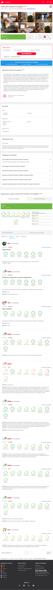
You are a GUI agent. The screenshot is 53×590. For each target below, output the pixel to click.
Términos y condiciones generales (25, 568)
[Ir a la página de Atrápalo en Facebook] (24, 585)
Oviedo (30, 558)
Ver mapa (23, 8)
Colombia (4, 568)
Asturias (25, 558)
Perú (3, 570)
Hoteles (11, 558)
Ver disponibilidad (26, 53)
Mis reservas (37, 565)
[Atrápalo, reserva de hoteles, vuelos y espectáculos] (2, 2)
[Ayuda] (48, 2)
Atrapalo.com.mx (4, 558)
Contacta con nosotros (40, 568)
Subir (48, 552)
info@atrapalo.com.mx (42, 575)
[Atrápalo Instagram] (29, 585)
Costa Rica (4, 573)
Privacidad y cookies (22, 570)
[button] (50, 6)
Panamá (4, 572)
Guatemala (4, 575)
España (21, 558)
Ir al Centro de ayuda (39, 566)
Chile (3, 567)
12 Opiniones (7, 38)
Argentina (4, 577)
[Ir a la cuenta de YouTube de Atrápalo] (33, 585)
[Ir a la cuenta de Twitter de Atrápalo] (19, 585)
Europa (16, 558)
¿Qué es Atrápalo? (21, 565)
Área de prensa (21, 567)
